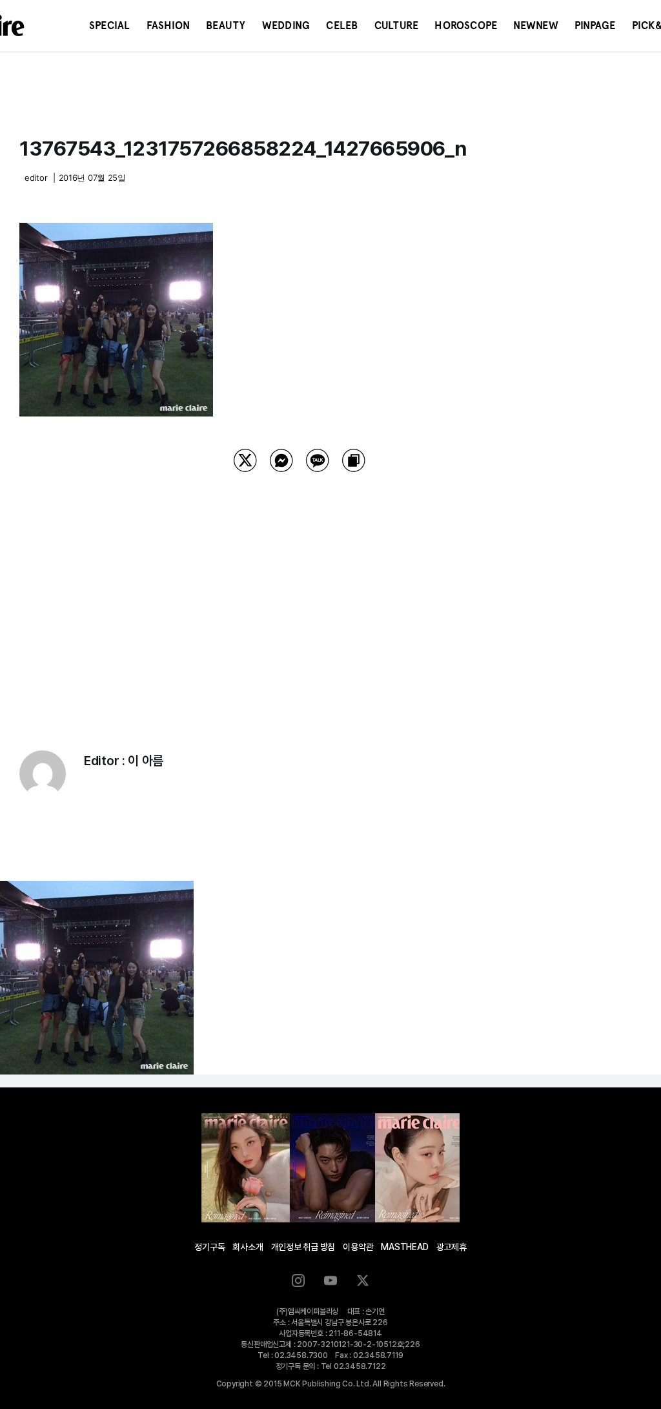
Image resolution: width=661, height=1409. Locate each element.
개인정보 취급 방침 (303, 1247)
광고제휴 (451, 1247)
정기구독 (209, 1247)
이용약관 (358, 1247)
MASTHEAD (404, 1247)
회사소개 (247, 1247)
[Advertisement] (299, 594)
